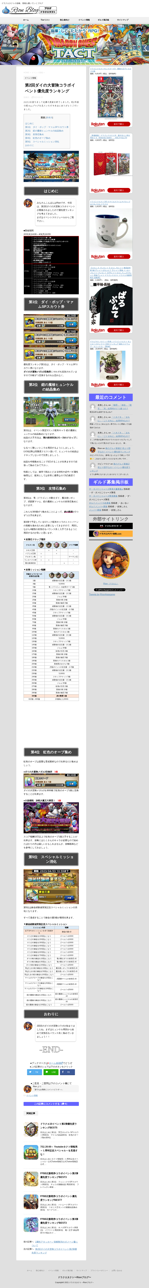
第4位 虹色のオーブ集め (37, 138)
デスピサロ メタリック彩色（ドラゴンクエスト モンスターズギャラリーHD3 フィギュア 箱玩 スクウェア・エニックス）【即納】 (110, 344)
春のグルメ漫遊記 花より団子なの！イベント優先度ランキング (110, 467)
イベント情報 (84, 20)
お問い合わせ (117, 1271)
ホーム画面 (55, 1063)
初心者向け (64, 20)
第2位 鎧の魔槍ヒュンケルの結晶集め (44, 130)
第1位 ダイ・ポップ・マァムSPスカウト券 (47, 127)
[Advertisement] (51, 724)
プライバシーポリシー (99, 1271)
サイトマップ (122, 20)
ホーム (26, 20)
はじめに (29, 123)
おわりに (29, 145)
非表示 (49, 117)
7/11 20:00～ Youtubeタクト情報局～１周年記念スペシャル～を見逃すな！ (59, 1150)
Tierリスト (45, 20)
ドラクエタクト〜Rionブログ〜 (74, 1277)
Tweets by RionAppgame (102, 594)
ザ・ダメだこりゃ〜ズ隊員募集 (103, 496)
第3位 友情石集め (34, 134)
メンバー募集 (95, 510)
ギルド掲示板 (103, 20)
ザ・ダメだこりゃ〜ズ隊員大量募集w (106, 489)
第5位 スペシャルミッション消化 (42, 141)
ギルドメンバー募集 (98, 506)
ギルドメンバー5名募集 (100, 503)
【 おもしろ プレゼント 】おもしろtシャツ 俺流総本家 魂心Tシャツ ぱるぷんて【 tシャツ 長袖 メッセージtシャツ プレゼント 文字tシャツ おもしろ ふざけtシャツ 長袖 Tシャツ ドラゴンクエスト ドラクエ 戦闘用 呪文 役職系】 (111, 273)
